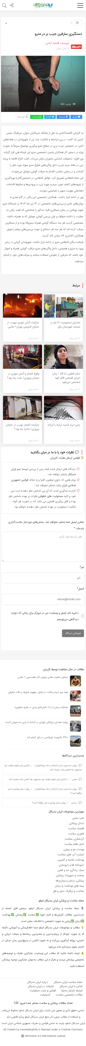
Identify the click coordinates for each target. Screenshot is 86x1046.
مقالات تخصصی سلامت (69, 994)
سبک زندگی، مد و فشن (71, 870)
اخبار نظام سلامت (74, 844)
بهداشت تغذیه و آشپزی (71, 859)
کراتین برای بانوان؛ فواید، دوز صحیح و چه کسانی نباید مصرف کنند (37, 779)
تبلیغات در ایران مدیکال (41, 986)
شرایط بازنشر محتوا (72, 990)
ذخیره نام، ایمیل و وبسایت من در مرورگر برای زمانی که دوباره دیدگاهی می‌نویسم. (45, 616)
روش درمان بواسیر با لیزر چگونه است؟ (49, 803)
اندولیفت (45, 994)
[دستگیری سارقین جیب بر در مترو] (43, 83)
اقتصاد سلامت (76, 828)
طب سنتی (78, 818)
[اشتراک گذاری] (12, 6)
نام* (82, 567)
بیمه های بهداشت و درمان (69, 886)
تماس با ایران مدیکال (71, 986)
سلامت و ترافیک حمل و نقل (68, 891)
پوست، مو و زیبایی (73, 849)
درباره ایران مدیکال (37, 982)
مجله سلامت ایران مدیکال (68, 982)
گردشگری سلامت (74, 839)
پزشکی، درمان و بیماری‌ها (70, 880)
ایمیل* (80, 588)
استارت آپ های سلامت (71, 854)
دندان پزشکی (76, 823)
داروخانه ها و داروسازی (71, 865)
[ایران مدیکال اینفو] (43, 5)
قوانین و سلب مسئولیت (42, 990)
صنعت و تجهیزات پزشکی (70, 875)
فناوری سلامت (76, 833)
